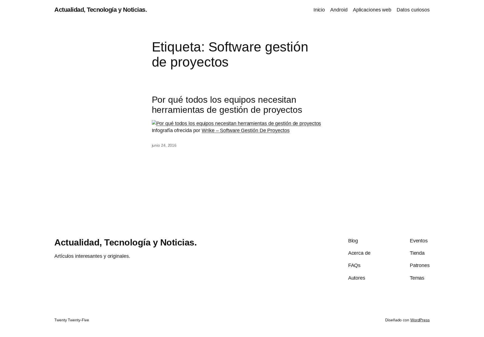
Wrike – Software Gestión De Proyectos (245, 130)
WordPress (420, 320)
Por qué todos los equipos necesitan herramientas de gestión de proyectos (227, 105)
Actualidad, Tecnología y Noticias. (100, 9)
